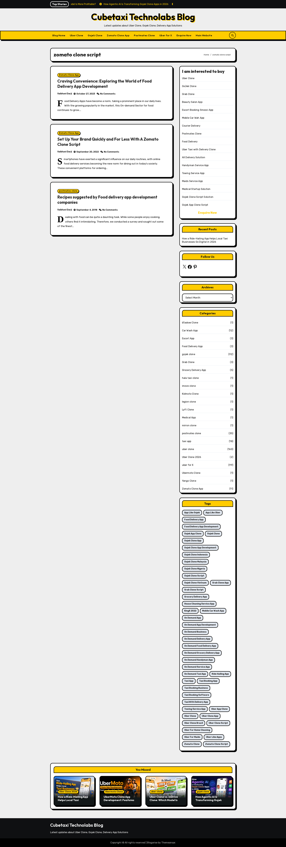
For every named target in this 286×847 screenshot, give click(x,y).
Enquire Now (184, 35)
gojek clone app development (200, 547)
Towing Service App (193, 173)
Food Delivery (190, 141)
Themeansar (168, 842)
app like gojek (192, 512)
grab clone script (193, 589)
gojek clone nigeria (194, 568)
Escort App (188, 338)
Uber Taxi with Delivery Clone (199, 149)
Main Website (204, 35)
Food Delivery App (192, 346)
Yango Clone (189, 480)
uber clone (188, 449)
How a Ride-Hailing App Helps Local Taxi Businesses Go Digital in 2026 (73, 801)
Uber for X (165, 35)
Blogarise (152, 842)
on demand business (195, 632)
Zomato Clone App (118, 35)
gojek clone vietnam (195, 582)
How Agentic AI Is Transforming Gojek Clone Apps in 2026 (208, 800)
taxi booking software (196, 695)
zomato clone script (216, 744)
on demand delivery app (197, 639)
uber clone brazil (193, 723)
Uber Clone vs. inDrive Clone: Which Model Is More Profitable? (164, 800)
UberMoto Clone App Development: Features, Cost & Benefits (119, 800)
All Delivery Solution (193, 157)
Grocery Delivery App (194, 370)
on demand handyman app (198, 660)
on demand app (192, 618)
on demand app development (200, 625)
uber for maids (192, 737)
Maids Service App (192, 181)
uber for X (187, 465)
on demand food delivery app (200, 646)
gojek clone (188, 354)
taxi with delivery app (196, 702)
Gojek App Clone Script (195, 204)
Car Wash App (190, 330)
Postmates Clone (144, 35)
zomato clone (191, 744)
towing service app (194, 709)
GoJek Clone (189, 86)
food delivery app (193, 519)
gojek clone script (194, 575)
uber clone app (210, 716)
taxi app (186, 441)
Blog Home (58, 35)
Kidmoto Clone (190, 393)
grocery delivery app (195, 597)
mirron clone (189, 425)
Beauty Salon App (192, 102)
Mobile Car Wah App (193, 117)
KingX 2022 (190, 611)
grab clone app (220, 582)
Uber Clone (76, 35)
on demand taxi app (195, 674)
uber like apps (214, 737)
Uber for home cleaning (197, 730)
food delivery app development (201, 526)
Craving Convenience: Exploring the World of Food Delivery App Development (104, 84)
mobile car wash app (213, 611)
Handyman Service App (195, 165)
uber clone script (218, 723)
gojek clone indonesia (196, 554)
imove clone (189, 385)
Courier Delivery (191, 125)
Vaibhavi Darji (64, 93)
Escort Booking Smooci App (197, 110)
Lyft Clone (188, 409)
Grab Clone (188, 94)
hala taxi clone (190, 378)
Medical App (189, 417)
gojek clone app (192, 540)
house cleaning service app (199, 604)
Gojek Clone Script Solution (197, 197)
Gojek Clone (95, 35)
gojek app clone (192, 533)
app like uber (213, 512)
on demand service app (197, 667)
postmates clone (68, 191)
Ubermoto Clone (191, 472)
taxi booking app (208, 681)
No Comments (107, 94)
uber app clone (219, 709)
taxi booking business (196, 688)
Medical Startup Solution (196, 189)
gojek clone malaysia (195, 561)
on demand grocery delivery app (201, 653)
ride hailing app (220, 674)
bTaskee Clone (190, 322)
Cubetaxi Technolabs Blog (143, 16)
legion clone (189, 401)
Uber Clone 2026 (191, 457)
